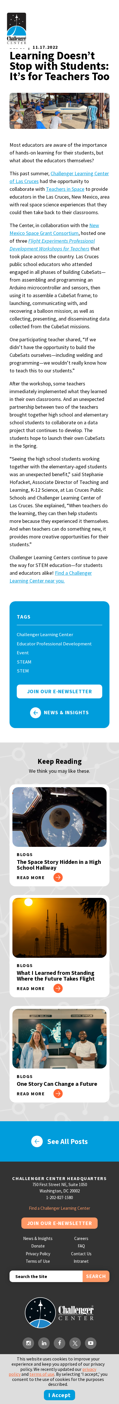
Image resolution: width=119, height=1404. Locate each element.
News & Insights (66, 712)
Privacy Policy (38, 1253)
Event (23, 652)
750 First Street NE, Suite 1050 (59, 1184)
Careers (81, 1238)
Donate (38, 1246)
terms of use (41, 1374)
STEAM (24, 662)
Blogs (25, 854)
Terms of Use (38, 1261)
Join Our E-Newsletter (59, 1223)
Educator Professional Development (54, 643)
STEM (23, 671)
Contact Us (81, 1253)
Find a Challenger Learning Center (59, 1208)
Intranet (81, 1261)
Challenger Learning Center (45, 634)
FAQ (81, 1246)
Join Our (59, 691)
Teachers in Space (65, 189)
